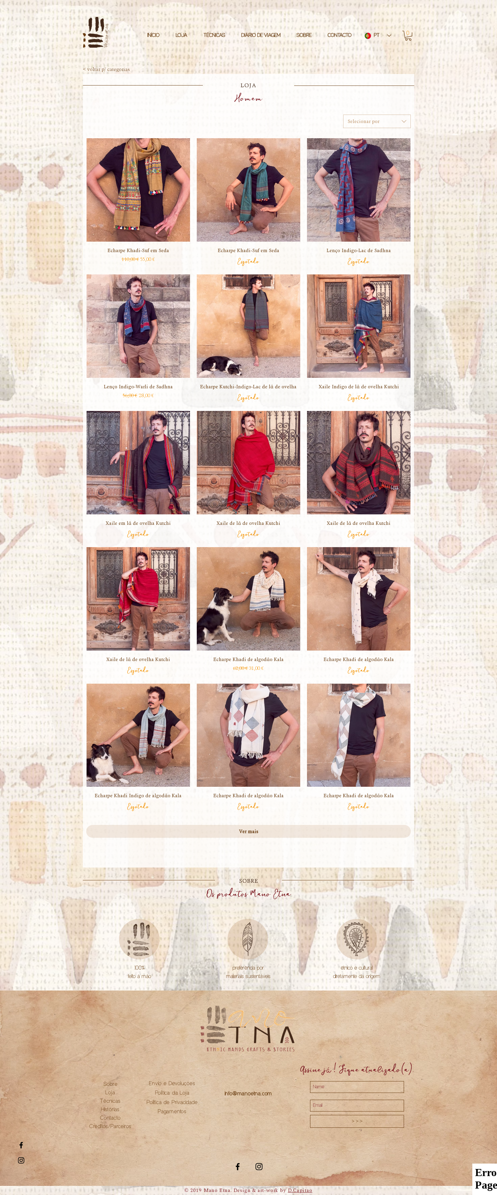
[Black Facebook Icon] (21, 1145)
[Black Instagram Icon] (21, 1160)
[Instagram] (259, 1166)
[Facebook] (237, 1166)
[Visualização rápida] (138, 190)
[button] (408, 36)
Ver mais (248, 831)
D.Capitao (300, 1190)
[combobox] (377, 121)
